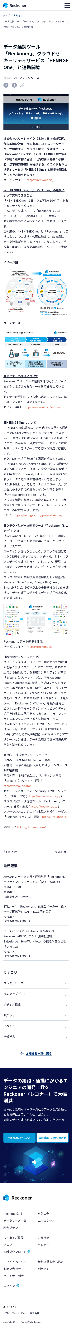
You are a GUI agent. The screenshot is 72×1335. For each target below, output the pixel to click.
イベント (9, 1026)
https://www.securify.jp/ (43, 796)
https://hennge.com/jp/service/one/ (37, 515)
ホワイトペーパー (14, 1262)
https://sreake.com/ (17, 786)
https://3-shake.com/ (31, 827)
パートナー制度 (13, 1276)
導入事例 (43, 1213)
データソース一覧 (14, 1221)
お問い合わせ (12, 1269)
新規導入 (9, 1037)
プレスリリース (29, 78)
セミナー (43, 1245)
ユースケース (46, 1221)
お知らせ (18, 15)
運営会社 (34, 1313)
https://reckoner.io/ (40, 180)
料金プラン (10, 1228)
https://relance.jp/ (54, 817)
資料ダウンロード (14, 1252)
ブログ (7, 1245)
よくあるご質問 (13, 1238)
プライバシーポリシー (14, 1313)
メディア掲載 (12, 1004)
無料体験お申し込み (51, 1262)
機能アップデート (14, 994)
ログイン (9, 1286)
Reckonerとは (12, 1213)
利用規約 (43, 1269)
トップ (6, 15)
